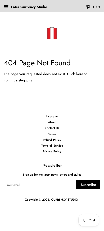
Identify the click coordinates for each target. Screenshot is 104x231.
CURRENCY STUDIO (64, 199)
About (52, 122)
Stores (52, 134)
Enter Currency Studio (28, 6)
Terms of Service (52, 145)
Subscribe (88, 184)
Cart (96, 6)
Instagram (52, 116)
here (79, 73)
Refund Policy (52, 140)
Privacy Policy (52, 151)
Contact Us (52, 128)
